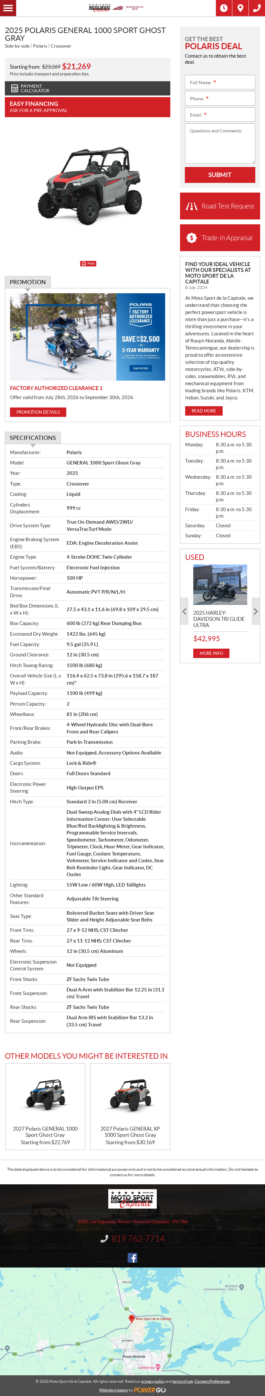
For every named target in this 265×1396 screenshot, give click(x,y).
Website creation (113, 1390)
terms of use (183, 1381)
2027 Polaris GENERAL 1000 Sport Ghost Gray (45, 1132)
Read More (204, 410)
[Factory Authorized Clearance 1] (87, 337)
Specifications (33, 437)
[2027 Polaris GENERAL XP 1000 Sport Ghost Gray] (130, 1094)
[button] (184, 611)
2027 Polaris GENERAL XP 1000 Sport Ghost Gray (130, 1132)
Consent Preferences (212, 1381)
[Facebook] (132, 1258)
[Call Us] (257, 8)
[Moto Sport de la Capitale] (116, 8)
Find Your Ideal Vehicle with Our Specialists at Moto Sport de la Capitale (218, 273)
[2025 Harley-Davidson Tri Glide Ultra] (220, 584)
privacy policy (153, 1381)
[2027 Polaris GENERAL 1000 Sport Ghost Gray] (45, 1094)
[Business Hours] (224, 8)
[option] (220, 611)
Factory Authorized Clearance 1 (56, 388)
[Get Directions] (240, 8)
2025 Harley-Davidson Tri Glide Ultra (219, 619)
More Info (211, 653)
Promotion (28, 282)
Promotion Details (38, 412)
